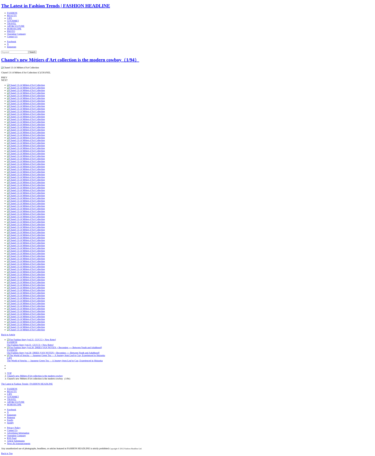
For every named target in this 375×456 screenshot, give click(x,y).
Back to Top (7, 453)
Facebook (11, 41)
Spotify (10, 423)
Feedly (10, 420)
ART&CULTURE (15, 26)
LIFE (9, 18)
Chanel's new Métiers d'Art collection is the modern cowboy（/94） (70, 59)
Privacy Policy (14, 427)
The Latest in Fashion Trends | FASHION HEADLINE (55, 5)
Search (32, 52)
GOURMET (13, 21)
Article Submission (16, 441)
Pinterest (11, 417)
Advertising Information (18, 433)
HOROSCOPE (14, 28)
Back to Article (8, 334)
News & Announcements (18, 443)
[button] (187, 77)
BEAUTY (12, 15)
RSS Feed (11, 438)
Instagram (11, 47)
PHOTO (11, 31)
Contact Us (12, 36)
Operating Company (16, 34)
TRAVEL (11, 23)
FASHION (12, 13)
